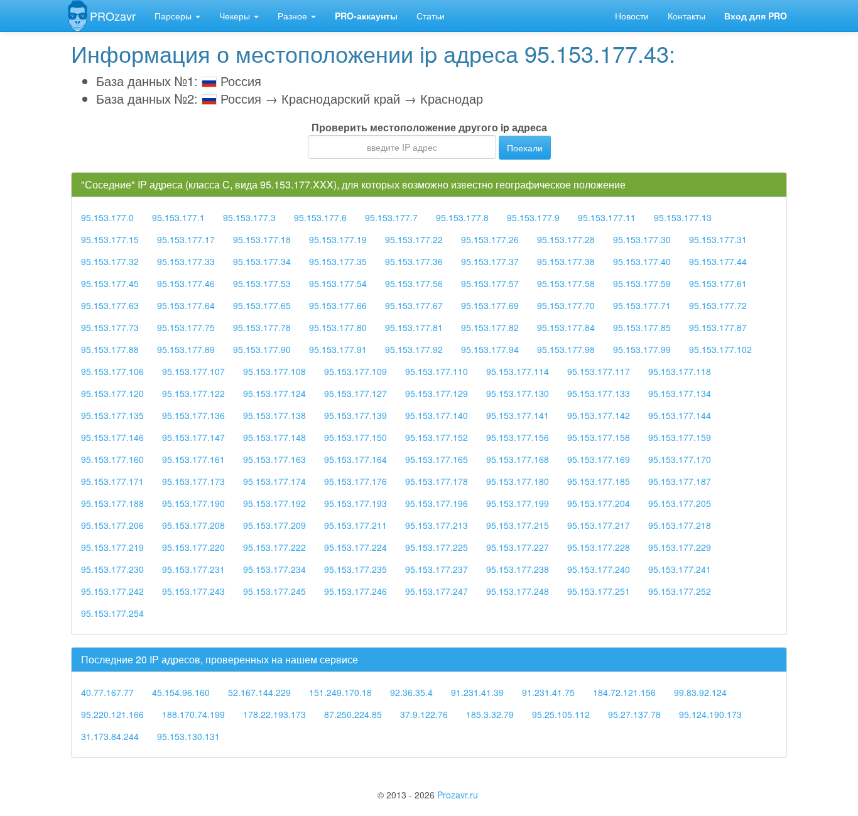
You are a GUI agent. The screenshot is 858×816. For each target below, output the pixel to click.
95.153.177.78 (262, 327)
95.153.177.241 (679, 569)
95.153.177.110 (436, 371)
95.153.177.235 (355, 569)
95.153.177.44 (718, 261)
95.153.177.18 (262, 239)
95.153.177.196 (436, 503)
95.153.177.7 (391, 217)
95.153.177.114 (517, 371)
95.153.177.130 (517, 393)
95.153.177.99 (642, 349)
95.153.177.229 (679, 547)
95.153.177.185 (598, 481)
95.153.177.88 (110, 349)
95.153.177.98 (566, 349)
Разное (294, 15)
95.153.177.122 (193, 393)
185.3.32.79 (490, 714)
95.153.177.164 (355, 459)
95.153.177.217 (598, 525)
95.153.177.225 (436, 547)
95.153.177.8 (462, 217)
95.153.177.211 (355, 525)
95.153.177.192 (274, 503)
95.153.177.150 (355, 437)
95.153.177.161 (193, 459)
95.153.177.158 (598, 437)
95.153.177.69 (490, 305)
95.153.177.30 (642, 239)
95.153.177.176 (355, 481)
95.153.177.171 (112, 481)
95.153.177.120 (112, 393)
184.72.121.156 (624, 692)
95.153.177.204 (598, 503)
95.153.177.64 (186, 305)
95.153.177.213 (436, 525)
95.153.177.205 (679, 503)
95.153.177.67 (414, 305)
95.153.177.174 (274, 481)
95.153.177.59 (642, 283)
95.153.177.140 (436, 415)
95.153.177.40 (642, 261)
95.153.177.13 (683, 217)
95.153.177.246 (355, 591)
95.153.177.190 (193, 503)
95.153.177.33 (186, 261)
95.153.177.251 (598, 591)
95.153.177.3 (249, 217)
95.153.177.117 (598, 371)
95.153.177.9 (533, 217)
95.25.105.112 (561, 714)
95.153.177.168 (517, 459)
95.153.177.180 (517, 481)
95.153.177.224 (355, 547)
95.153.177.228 (598, 547)
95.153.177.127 (355, 393)
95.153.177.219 (112, 547)
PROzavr (113, 16)
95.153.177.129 (436, 393)
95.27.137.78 (634, 714)
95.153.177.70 (566, 305)
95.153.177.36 (414, 261)
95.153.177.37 (490, 261)
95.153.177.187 (679, 481)
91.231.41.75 (548, 692)
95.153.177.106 (112, 371)
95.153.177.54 (338, 283)
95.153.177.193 (355, 503)
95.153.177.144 (679, 415)
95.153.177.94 (490, 349)
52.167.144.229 (259, 692)
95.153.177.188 (112, 503)
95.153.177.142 (598, 415)
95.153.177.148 (274, 437)
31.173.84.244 (110, 736)
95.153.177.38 (566, 261)
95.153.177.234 (274, 569)
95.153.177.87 (718, 327)
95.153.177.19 (338, 239)
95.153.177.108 (274, 371)
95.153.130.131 (188, 736)
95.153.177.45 (110, 283)
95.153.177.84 (566, 327)
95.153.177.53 (262, 283)
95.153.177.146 (112, 437)
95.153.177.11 (607, 217)
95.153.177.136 (193, 415)
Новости (632, 15)
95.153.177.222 (274, 547)
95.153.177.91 (338, 349)
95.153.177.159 (679, 437)
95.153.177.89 (186, 349)
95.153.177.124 (274, 393)
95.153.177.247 (436, 591)
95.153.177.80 (338, 327)
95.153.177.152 (436, 437)
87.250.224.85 (353, 714)
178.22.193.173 (274, 714)
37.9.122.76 (424, 714)
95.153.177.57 (490, 283)
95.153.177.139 (355, 415)
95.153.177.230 (112, 569)
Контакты (686, 15)
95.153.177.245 (274, 591)
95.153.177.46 (186, 283)
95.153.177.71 (642, 305)
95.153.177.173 (193, 481)
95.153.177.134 (679, 393)
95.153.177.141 (517, 415)
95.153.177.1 (178, 217)
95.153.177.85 (642, 327)
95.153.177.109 (355, 371)
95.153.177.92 (414, 349)
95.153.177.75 (186, 327)
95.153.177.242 (112, 591)
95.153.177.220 (193, 547)
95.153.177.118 (679, 371)
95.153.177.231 (193, 569)
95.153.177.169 (598, 459)
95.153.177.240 (598, 569)
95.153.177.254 (112, 613)
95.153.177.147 (193, 437)
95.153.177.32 (110, 261)
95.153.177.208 (193, 525)
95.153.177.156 (517, 437)
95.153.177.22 (414, 239)
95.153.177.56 (414, 283)
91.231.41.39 (477, 692)
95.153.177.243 (193, 591)
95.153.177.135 (112, 415)
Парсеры (174, 15)
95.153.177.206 (112, 525)
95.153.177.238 (517, 569)
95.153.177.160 (112, 459)
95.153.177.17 (186, 239)
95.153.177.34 (262, 261)
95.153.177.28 (566, 239)
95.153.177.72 (718, 305)
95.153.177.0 (107, 217)
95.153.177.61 (718, 283)
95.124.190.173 (710, 714)
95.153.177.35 (338, 261)
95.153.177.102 (720, 349)
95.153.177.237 (436, 569)
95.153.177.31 (718, 239)
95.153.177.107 (193, 371)
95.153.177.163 (274, 459)
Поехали (525, 147)
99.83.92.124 (700, 692)
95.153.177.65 (262, 305)
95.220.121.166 (112, 714)
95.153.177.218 (679, 525)
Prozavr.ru (457, 794)
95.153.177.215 (517, 525)
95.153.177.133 (598, 393)
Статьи (430, 15)
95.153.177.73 (110, 327)
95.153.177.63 (110, 305)
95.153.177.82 (490, 327)
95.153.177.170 (679, 459)
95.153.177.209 (274, 525)
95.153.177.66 (338, 305)
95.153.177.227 (517, 547)
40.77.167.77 (107, 692)
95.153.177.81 (414, 327)
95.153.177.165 (436, 459)
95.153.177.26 (490, 239)
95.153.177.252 (679, 591)
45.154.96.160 (181, 692)
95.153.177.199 (517, 503)
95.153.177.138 (274, 415)
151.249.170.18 (340, 692)
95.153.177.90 (262, 349)
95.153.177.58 (566, 283)
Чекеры (236, 15)
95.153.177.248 (517, 591)
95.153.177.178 (436, 481)
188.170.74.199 (193, 714)
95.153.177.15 (110, 239)
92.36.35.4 (411, 692)
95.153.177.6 (320, 217)
